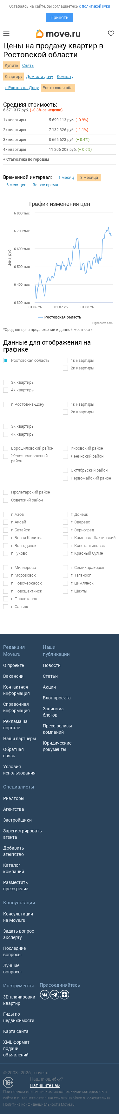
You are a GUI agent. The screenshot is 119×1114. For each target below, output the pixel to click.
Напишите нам (45, 1085)
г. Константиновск (88, 545)
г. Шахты (79, 591)
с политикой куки (94, 6)
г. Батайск (20, 530)
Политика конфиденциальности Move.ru (39, 1104)
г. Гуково (19, 553)
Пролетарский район (30, 492)
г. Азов (17, 514)
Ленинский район (87, 456)
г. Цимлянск (82, 583)
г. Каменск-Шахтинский (93, 537)
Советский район (27, 500)
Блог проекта (57, 697)
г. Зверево (80, 522)
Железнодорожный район (29, 458)
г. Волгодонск (23, 545)
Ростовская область (30, 360)
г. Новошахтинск (26, 591)
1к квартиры (82, 360)
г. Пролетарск (24, 598)
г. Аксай (18, 522)
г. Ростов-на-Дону (22, 87)
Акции (49, 687)
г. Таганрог (81, 575)
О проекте (13, 665)
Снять (28, 65)
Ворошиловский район (32, 448)
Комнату (65, 76)
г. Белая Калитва (27, 537)
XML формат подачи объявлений (16, 1048)
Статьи (50, 676)
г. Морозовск (23, 575)
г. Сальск (19, 606)
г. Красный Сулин (87, 553)
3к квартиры (23, 382)
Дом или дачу (39, 76)
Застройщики (17, 820)
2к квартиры (82, 368)
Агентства (13, 809)
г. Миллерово (23, 567)
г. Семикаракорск (87, 567)
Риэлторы (13, 798)
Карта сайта (16, 1031)
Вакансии (13, 676)
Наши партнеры (19, 738)
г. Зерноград (82, 530)
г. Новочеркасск (26, 583)
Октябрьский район (89, 470)
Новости (52, 665)
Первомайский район (91, 478)
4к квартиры (23, 390)
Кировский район (87, 448)
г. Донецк (79, 514)
